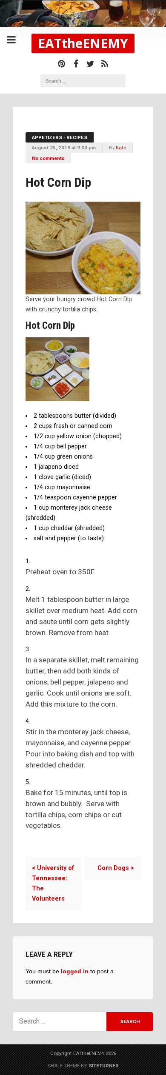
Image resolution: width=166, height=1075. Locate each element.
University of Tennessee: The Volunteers (53, 883)
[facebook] (75, 63)
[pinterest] (61, 63)
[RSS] (104, 63)
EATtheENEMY (83, 43)
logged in (75, 971)
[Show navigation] (11, 40)
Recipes (76, 137)
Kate (121, 148)
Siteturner (104, 1066)
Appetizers (47, 137)
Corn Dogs (115, 868)
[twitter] (90, 63)
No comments (48, 158)
